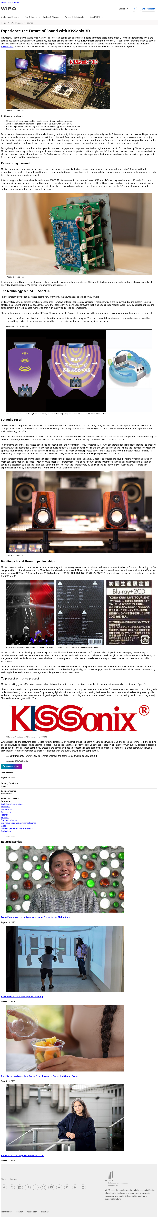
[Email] (14, 836)
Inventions (5, 806)
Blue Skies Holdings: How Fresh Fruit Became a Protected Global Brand (39, 1076)
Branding (5, 817)
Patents (4, 814)
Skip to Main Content (10, 2)
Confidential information (11, 804)
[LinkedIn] (12, 836)
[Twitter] (9, 836)
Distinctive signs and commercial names (18, 823)
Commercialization (9, 820)
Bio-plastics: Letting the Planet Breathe (22, 1155)
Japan (3, 825)
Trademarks (6, 809)
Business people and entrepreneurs (17, 828)
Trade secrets (7, 812)
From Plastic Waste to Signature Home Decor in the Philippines (35, 917)
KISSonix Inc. (7, 46)
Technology (6, 831)
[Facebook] (7, 836)
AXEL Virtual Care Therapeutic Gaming (22, 996)
